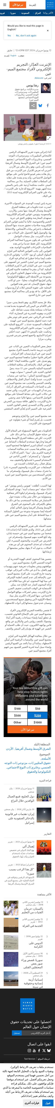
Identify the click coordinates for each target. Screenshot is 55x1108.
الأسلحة (46, 758)
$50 (37, 708)
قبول (47, 1103)
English (13, 55)
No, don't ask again (26, 35)
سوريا (13, 12)
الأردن (9, 748)
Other (17, 722)
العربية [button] (32, 4)
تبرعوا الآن (18, 4)
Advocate (39, 78)
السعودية (25, 12)
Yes (9, 35)
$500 (17, 715)
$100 (17, 708)
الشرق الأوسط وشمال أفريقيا (33, 748)
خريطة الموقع (44, 1058)
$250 (37, 715)
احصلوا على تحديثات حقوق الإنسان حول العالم (30, 1024)
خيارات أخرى (32, 1103)
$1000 (38, 722)
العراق (38, 12)
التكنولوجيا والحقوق (39, 771)
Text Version (29, 1058)
